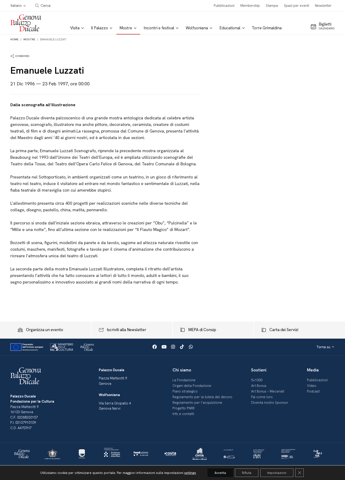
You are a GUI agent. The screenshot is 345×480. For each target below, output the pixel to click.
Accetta (220, 473)
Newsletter (323, 5)
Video (311, 385)
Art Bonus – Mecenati (267, 391)
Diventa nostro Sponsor (269, 402)
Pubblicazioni (224, 5)
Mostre (29, 39)
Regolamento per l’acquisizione (197, 402)
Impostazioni (276, 473)
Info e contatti (183, 414)
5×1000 (256, 380)
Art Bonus (258, 385)
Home (14, 39)
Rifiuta (246, 473)
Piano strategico (185, 391)
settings (190, 473)
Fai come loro (262, 397)
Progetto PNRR (183, 408)
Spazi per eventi (296, 5)
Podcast (313, 391)
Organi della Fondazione (191, 385)
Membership (250, 5)
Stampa (272, 5)
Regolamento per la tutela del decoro (202, 397)
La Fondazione (184, 380)
